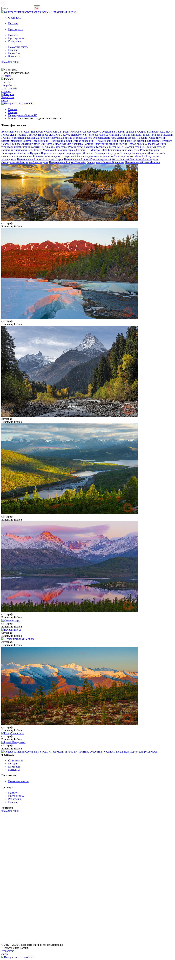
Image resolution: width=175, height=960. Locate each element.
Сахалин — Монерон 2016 (91, 150)
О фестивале (15, 760)
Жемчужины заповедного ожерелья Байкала (58, 156)
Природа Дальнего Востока (54, 134)
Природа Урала (73, 153)
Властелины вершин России (110, 143)
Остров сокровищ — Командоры (92, 140)
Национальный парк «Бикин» (142, 162)
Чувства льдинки (109, 134)
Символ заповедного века (16, 156)
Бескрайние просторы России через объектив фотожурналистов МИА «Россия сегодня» (93, 146)
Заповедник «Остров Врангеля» (105, 162)
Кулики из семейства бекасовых (20, 137)
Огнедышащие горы (105, 137)
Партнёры (14, 53)
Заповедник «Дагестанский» (149, 153)
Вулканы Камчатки (131, 134)
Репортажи (14, 41)
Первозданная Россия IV (22, 115)
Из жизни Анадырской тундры (101, 153)
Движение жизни (122, 140)
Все (3, 131)
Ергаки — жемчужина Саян (55, 140)
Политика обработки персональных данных (103, 751)
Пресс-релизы (16, 38)
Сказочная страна (65, 150)
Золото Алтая (31, 140)
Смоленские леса (42, 143)
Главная (12, 109)
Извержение (38, 131)
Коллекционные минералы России (128, 150)
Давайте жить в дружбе (23, 134)
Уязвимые (48, 150)
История (13, 23)
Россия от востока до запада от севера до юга (65, 137)
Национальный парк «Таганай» (67, 162)
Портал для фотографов (143, 751)
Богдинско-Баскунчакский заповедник (106, 156)
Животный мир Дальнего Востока (73, 143)
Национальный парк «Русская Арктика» (87, 159)
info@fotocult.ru (10, 61)
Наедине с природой (18, 131)
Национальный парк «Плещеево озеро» (40, 159)
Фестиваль (14, 17)
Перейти (6, 75)
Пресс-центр (15, 29)
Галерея (12, 50)
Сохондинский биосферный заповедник (24, 162)
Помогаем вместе (18, 46)
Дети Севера (35, 150)
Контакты (14, 56)
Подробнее (7, 85)
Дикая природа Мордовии (158, 134)
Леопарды (125, 153)
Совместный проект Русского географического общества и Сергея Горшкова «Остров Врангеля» (102, 131)
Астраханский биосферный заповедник (135, 159)
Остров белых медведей (141, 143)
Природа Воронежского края (47, 153)
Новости (13, 35)
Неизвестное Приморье (84, 134)
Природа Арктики (21, 143)
